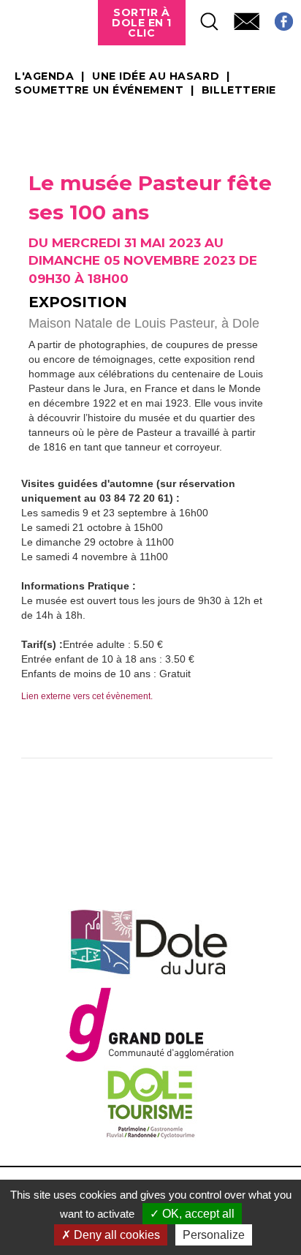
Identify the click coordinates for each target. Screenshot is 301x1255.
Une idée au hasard (155, 77)
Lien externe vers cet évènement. (87, 696)
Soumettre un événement (99, 91)
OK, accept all (197, 1213)
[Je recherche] (202, 17)
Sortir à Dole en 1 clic (142, 22)
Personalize (214, 1235)
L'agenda (44, 77)
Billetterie (239, 91)
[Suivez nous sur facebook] (276, 17)
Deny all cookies (115, 1235)
